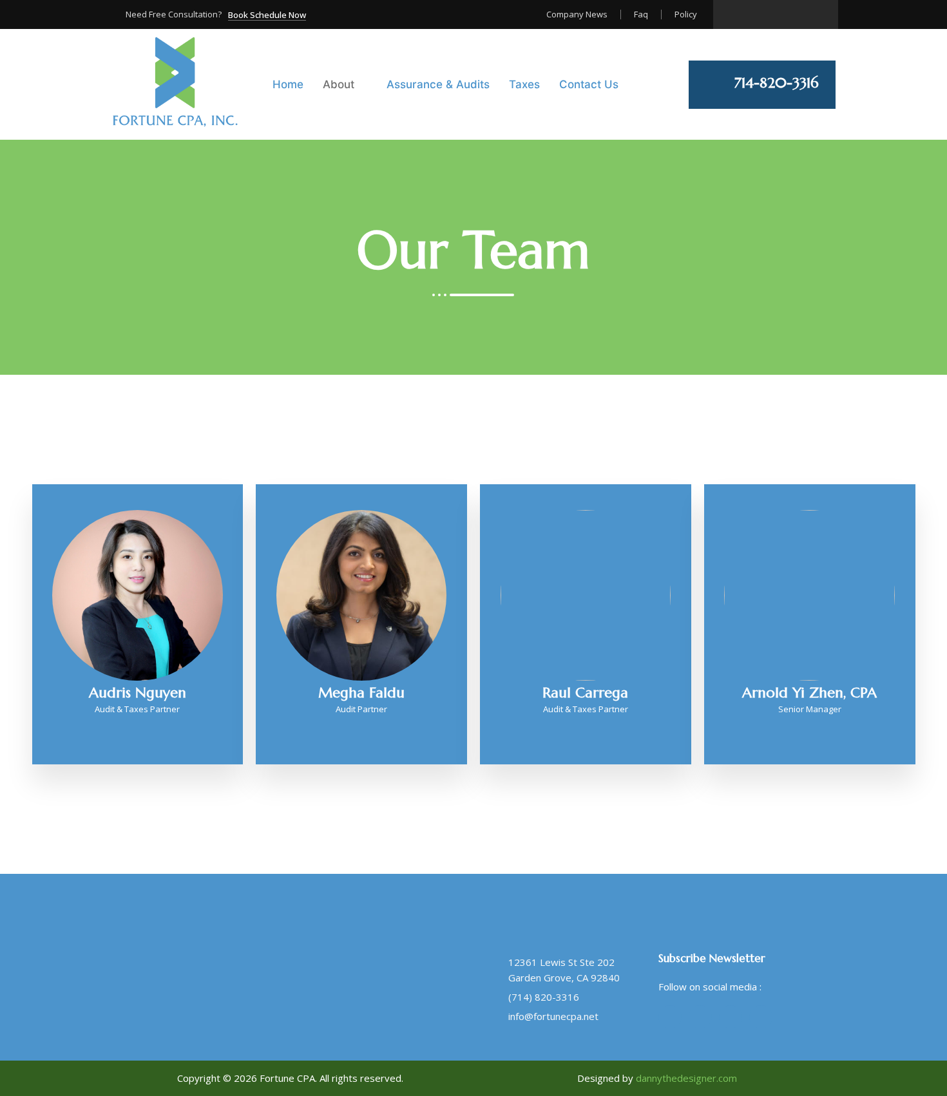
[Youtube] (760, 1016)
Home (288, 84)
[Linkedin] (818, 14)
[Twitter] (700, 1016)
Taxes (524, 84)
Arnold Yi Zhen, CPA (809, 692)
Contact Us (588, 84)
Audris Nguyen (137, 692)
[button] (267, 15)
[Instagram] (797, 14)
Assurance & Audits (438, 84)
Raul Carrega (585, 692)
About (338, 84)
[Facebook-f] (670, 1016)
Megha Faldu (361, 692)
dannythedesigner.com (686, 1078)
